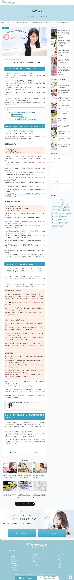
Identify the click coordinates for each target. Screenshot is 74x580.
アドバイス (55, 199)
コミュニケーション (57, 202)
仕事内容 (13, 559)
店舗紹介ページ (15, 557)
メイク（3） (55, 170)
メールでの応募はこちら (52, 533)
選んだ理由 (55, 225)
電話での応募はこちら (21, 533)
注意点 (58, 216)
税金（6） (54, 162)
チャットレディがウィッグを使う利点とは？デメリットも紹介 (9, 477)
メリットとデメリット (57, 207)
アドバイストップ (24, 504)
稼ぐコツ (54, 219)
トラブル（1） (55, 177)
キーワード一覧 (36, 565)
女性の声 (13, 567)
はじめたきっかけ (56, 205)
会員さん (54, 210)
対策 (69, 213)
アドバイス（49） (56, 158)
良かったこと (62, 219)
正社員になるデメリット (17, 116)
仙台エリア (61, 557)
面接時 (61, 225)
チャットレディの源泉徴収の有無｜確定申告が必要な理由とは (39, 495)
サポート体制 (14, 565)
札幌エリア (61, 555)
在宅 (54, 213)
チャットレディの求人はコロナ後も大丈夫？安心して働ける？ (24, 495)
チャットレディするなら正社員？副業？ (19, 118)
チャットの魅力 (67, 202)
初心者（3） (55, 189)
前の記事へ (14, 452)
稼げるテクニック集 (37, 555)
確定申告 (65, 216)
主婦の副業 (67, 207)
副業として (66, 210)
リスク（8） (55, 174)
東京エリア (61, 559)
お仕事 (61, 199)
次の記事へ (36, 452)
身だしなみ (55, 222)
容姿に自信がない (61, 213)
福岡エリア (61, 563)
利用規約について (37, 561)
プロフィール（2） (56, 166)
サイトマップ (35, 563)
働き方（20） (55, 181)
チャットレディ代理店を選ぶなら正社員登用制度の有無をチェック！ (26, 120)
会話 (60, 210)
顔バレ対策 (55, 228)
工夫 (54, 216)
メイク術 (65, 205)
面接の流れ (13, 563)
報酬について (14, 561)
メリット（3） (55, 185)
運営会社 (34, 557)
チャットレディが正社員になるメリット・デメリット (22, 112)
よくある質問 (14, 569)
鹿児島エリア (61, 567)
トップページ (14, 555)
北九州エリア (61, 561)
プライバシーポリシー (38, 559)
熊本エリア (61, 565)
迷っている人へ (63, 222)
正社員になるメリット (16, 114)
